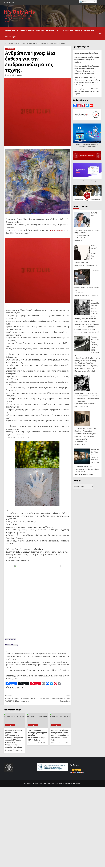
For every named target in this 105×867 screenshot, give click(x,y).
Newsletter (79, 30)
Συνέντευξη (39, 30)
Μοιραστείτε (14, 687)
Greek (84, 1)
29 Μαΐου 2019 (19, 75)
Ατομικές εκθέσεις (12, 30)
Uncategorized (10, 49)
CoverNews (66, 783)
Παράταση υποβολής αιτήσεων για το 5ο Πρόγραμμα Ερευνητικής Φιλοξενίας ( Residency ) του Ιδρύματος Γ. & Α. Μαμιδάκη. (86, 69)
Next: (55, 698)
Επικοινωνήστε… (11, 37)
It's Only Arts (19, 12)
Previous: (20, 698)
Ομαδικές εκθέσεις (27, 30)
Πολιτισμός (50, 30)
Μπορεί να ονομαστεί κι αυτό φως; (86, 53)
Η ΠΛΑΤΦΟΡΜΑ (68, 30)
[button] (100, 33)
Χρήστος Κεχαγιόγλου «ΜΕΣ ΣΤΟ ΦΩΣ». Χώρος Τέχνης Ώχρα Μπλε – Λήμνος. (86, 91)
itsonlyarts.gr (89, 30)
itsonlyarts (10, 75)
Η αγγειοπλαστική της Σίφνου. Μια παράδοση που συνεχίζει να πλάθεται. (86, 59)
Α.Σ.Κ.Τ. (58, 30)
